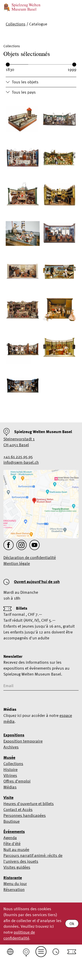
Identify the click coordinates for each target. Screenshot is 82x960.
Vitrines (10, 775)
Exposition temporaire (23, 741)
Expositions (13, 735)
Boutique (11, 821)
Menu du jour (15, 883)
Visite (8, 797)
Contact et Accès (18, 809)
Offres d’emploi (17, 781)
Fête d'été (11, 843)
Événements (14, 831)
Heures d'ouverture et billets (28, 803)
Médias (10, 787)
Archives (11, 747)
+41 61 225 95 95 (18, 456)
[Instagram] (21, 545)
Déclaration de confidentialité (29, 557)
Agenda (10, 837)
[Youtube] (34, 545)
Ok (71, 923)
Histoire (10, 769)
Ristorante (12, 877)
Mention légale (16, 563)
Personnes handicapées (24, 815)
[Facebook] (8, 545)
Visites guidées (16, 867)
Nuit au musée (16, 849)
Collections (16, 24)
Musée (9, 757)
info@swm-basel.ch (21, 462)
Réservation (14, 889)
